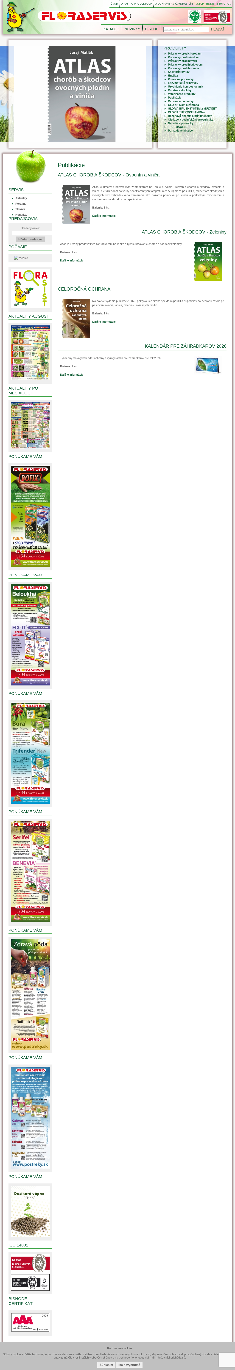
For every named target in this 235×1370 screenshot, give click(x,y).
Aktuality (21, 198)
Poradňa (20, 203)
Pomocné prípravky (181, 79)
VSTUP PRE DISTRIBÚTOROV (213, 3)
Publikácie (175, 97)
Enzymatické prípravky (183, 83)
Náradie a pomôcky (180, 123)
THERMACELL (177, 127)
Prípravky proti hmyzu (182, 61)
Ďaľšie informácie (104, 215)
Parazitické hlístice (180, 130)
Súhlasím (106, 1365)
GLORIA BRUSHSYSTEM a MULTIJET (192, 108)
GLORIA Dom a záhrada (183, 105)
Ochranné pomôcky (181, 101)
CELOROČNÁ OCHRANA (84, 289)
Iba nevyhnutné (129, 1365)
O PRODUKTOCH (141, 3)
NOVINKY (132, 29)
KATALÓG (111, 29)
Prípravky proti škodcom (184, 57)
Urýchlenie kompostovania (185, 86)
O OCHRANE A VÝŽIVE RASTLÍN (174, 3)
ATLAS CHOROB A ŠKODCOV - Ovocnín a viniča (108, 174)
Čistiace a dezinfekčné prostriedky (190, 119)
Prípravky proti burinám (183, 68)
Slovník (20, 209)
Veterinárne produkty (182, 94)
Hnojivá (173, 75)
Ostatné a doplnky (180, 90)
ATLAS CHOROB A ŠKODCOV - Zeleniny (184, 231)
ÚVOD (114, 3)
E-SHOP (151, 29)
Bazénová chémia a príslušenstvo (190, 116)
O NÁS (125, 3)
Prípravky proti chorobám (184, 53)
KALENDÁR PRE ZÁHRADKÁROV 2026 (186, 346)
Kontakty (21, 214)
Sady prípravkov (179, 72)
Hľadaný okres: (30, 228)
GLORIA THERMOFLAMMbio (186, 112)
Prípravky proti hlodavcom (185, 64)
